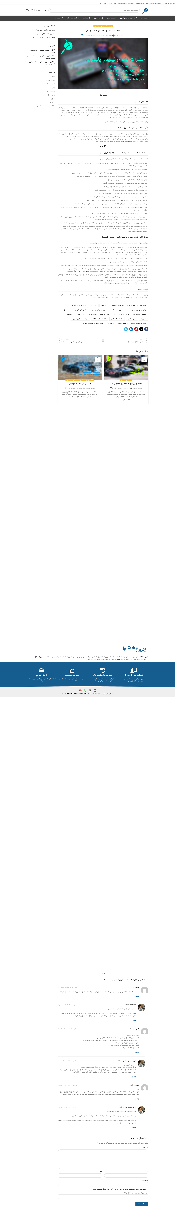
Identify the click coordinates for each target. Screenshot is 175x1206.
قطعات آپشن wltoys (99, 319)
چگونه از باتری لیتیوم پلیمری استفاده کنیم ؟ (132, 314)
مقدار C (110, 323)
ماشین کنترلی (122, 323)
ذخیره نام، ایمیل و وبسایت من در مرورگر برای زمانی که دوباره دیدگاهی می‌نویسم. (119, 1189)
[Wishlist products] (32, 10)
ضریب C (143, 319)
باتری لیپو (93, 305)
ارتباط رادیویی (50, 80)
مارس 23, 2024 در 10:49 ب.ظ (67, 1085)
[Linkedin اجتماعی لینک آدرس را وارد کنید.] (131, 329)
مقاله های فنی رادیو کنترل (101, 26)
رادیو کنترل (128, 380)
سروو (53, 99)
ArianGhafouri (130, 1005)
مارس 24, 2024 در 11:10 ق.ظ (67, 1107)
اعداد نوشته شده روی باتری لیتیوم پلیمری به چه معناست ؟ (128, 305)
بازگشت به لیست (103, 340)
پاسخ (137, 996)
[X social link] (141, 329)
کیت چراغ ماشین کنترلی (80, 319)
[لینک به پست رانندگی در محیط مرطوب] (80, 367)
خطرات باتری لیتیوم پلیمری (74, 314)
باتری (110, 26)
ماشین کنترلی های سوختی (46, 34)
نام (146, 1171)
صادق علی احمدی (77, 388)
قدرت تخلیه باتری (116, 319)
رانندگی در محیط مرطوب (80, 383)
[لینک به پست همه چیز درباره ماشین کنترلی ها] (126, 367)
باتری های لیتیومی (80, 310)
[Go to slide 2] (102, 973)
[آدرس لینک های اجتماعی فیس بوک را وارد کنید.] (146, 329)
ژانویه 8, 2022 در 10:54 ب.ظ (67, 1029)
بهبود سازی (76, 380)
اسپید (121, 200)
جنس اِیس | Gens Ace (81, 271)
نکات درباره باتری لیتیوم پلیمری (93, 323)
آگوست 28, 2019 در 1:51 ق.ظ (67, 1005)
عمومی (123, 380)
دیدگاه (145, 1148)
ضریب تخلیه (131, 319)
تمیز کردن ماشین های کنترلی (45, 30)
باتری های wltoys (117, 310)
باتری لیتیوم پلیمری (78, 305)
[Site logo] (145, 10)
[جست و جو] (50, 10)
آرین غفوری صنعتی (105, 35)
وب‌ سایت (145, 1180)
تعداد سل (66, 310)
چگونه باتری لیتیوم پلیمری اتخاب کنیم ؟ (100, 314)
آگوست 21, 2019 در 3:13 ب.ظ (67, 988)
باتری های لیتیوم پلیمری (131, 141)
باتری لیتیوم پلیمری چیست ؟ (137, 310)
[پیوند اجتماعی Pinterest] (136, 329)
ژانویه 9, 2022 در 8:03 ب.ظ (67, 1061)
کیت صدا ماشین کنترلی (138, 323)
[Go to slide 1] (104, 973)
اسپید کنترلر (51, 84)
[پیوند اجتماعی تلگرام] (126, 329)
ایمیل (99, 1171)
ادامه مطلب (126, 400)
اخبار (53, 77)
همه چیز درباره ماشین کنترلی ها (126, 383)
